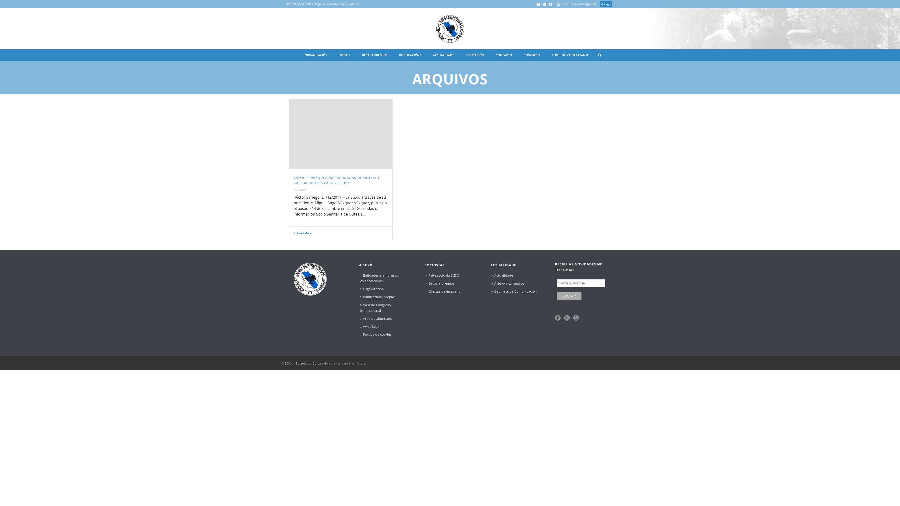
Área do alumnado (377, 318)
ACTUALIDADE (443, 55)
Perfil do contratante (570, 55)
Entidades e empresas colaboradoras (379, 278)
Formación (475, 55)
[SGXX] (450, 28)
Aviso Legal (371, 326)
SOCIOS (344, 55)
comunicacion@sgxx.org (579, 4)
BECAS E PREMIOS (374, 55)
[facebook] (558, 318)
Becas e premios (441, 283)
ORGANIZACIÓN (316, 55)
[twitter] (567, 318)
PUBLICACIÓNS (410, 55)
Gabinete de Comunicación (515, 291)
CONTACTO (504, 55)
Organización (373, 289)
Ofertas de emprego (444, 291)
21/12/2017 (300, 190)
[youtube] (576, 318)
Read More (304, 233)
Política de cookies (377, 334)
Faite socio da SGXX (444, 275)
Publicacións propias (379, 297)
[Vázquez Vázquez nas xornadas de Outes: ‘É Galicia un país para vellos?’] (340, 134)
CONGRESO (532, 55)
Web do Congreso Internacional (375, 308)
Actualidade (503, 275)
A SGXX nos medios (509, 283)
